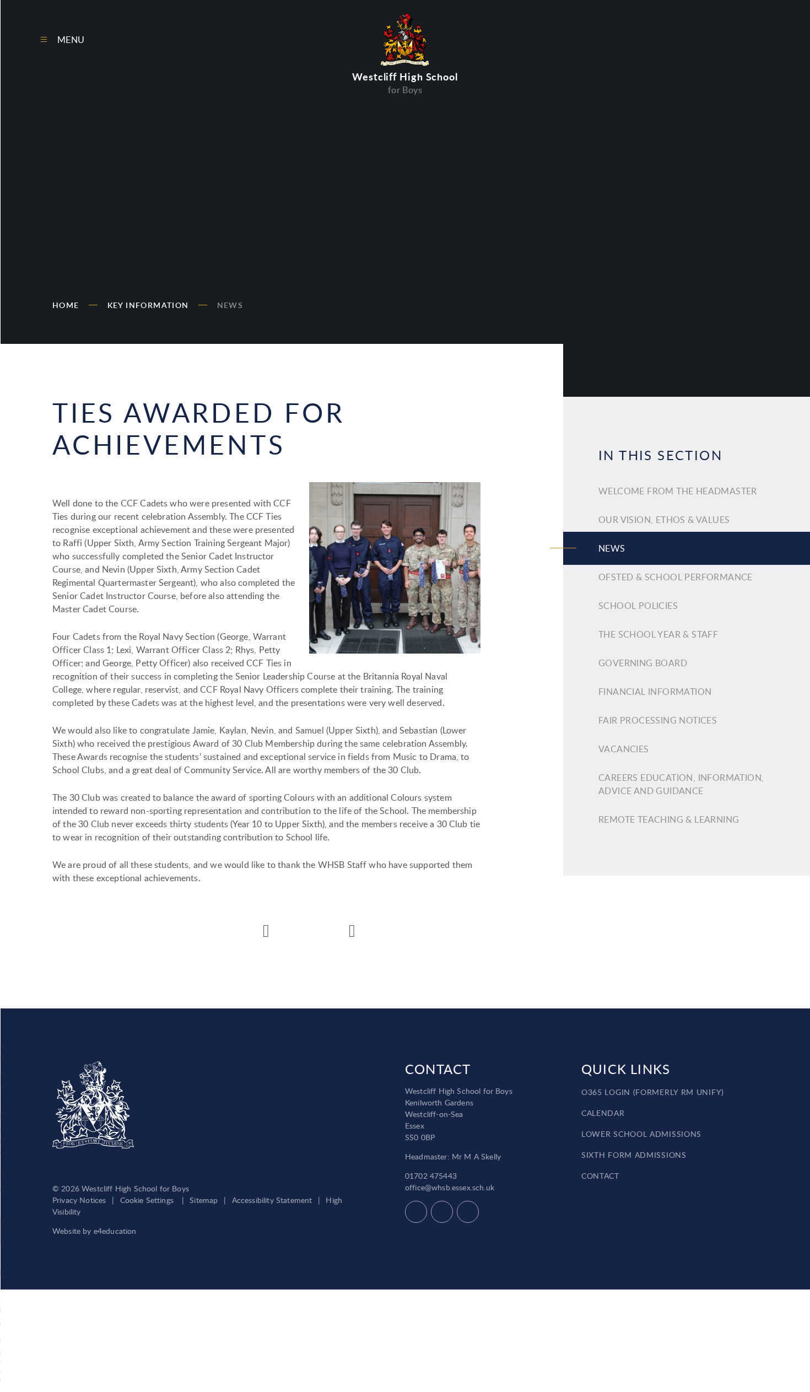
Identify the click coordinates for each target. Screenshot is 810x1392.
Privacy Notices (79, 1200)
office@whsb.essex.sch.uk (449, 1187)
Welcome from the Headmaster (677, 491)
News (230, 305)
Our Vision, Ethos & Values (664, 520)
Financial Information (654, 692)
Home (65, 305)
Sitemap (204, 1200)
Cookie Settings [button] (147, 1200)
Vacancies (623, 749)
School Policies (638, 606)
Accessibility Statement (272, 1200)
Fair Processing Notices (657, 720)
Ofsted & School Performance (675, 577)
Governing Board (642, 663)
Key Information (148, 305)
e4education (115, 1231)
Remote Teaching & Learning (668, 819)
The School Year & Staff (658, 634)
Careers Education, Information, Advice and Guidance (681, 784)
